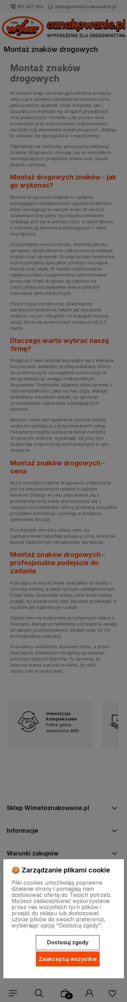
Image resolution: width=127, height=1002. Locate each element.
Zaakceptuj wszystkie (68, 959)
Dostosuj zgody (67, 942)
